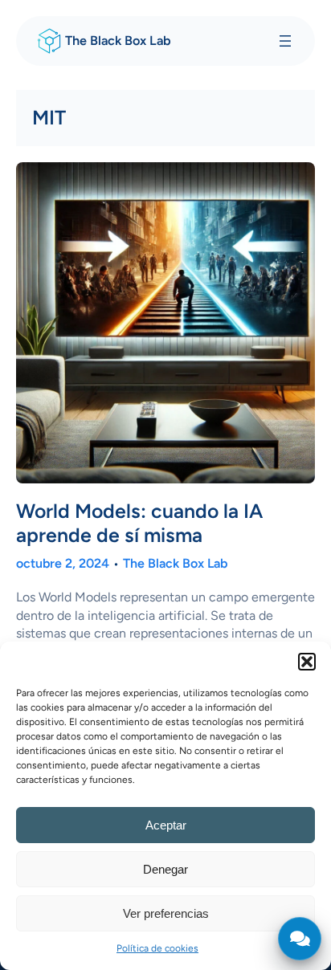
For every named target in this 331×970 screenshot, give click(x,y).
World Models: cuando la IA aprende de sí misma (139, 523)
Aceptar (165, 825)
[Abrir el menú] (285, 41)
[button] (307, 662)
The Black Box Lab (118, 40)
